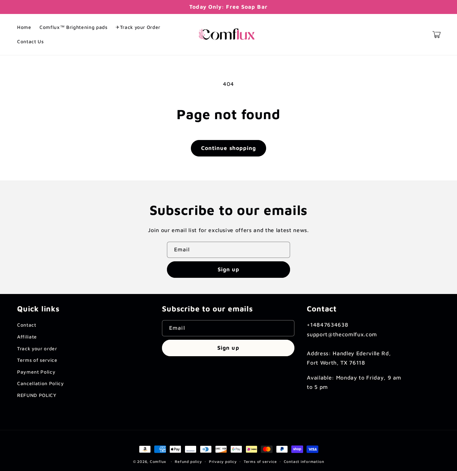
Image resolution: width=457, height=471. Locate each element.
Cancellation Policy (40, 383)
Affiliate (27, 336)
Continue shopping (228, 148)
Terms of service (37, 360)
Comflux (158, 461)
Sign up (229, 269)
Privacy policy (223, 461)
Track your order (37, 348)
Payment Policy (36, 372)
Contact (26, 325)
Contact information (304, 461)
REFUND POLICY (37, 395)
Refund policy (188, 461)
